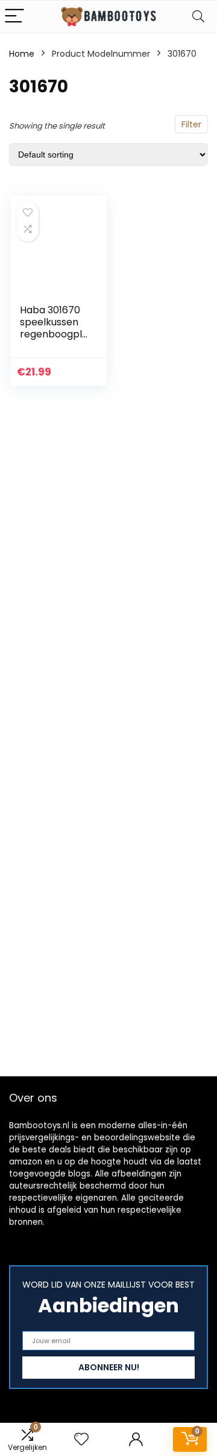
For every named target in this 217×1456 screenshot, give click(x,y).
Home (21, 54)
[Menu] (14, 17)
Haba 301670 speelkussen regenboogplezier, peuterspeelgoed (54, 340)
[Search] (198, 17)
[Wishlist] (81, 1439)
